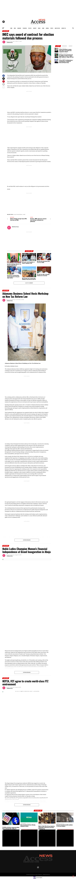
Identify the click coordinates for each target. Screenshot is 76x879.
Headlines (19, 28)
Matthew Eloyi (10, 42)
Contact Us (63, 28)
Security (34, 28)
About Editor (57, 28)
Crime (43, 28)
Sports (51, 28)
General (47, 28)
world (39, 28)
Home (11, 28)
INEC (24, 214)
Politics (29, 28)
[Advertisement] (38, 8)
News (15, 28)
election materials (19, 214)
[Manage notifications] (73, 876)
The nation (25, 28)
